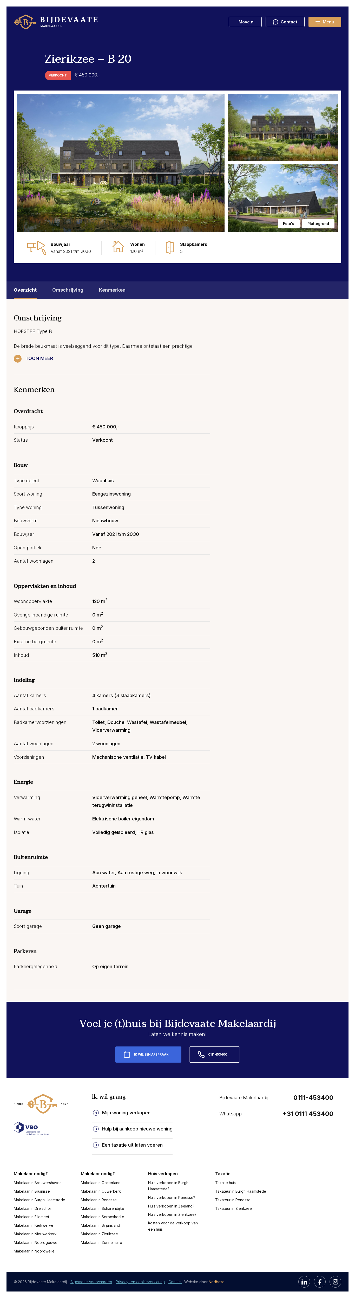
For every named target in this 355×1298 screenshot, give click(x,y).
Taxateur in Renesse (233, 1200)
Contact (175, 1282)
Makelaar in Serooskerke (102, 1217)
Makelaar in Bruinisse (32, 1191)
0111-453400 (313, 1097)
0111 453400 (217, 1054)
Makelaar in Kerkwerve (33, 1225)
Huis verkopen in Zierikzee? (172, 1214)
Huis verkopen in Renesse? (171, 1197)
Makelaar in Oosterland (101, 1182)
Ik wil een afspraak (151, 1054)
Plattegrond (318, 223)
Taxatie (223, 1173)
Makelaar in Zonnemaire (101, 1242)
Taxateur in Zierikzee (233, 1208)
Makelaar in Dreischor (32, 1208)
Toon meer (39, 358)
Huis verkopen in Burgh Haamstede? (168, 1185)
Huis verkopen (163, 1173)
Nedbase (217, 1282)
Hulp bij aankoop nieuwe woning (137, 1129)
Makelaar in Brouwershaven (38, 1182)
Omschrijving (67, 290)
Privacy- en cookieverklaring (140, 1282)
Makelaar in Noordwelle (34, 1251)
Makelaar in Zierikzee (99, 1234)
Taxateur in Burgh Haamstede (240, 1191)
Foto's (288, 223)
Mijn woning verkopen (126, 1112)
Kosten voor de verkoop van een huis (173, 1226)
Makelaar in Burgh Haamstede (39, 1200)
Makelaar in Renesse (99, 1200)
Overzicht (25, 290)
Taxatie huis (225, 1182)
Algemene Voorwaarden (91, 1282)
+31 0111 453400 (307, 1113)
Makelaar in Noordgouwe (35, 1242)
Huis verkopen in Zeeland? (171, 1206)
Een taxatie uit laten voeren (132, 1145)
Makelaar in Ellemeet (31, 1217)
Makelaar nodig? (31, 1173)
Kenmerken (112, 290)
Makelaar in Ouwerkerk (101, 1191)
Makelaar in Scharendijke (102, 1208)
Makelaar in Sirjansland (100, 1225)
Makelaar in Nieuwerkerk (35, 1234)
